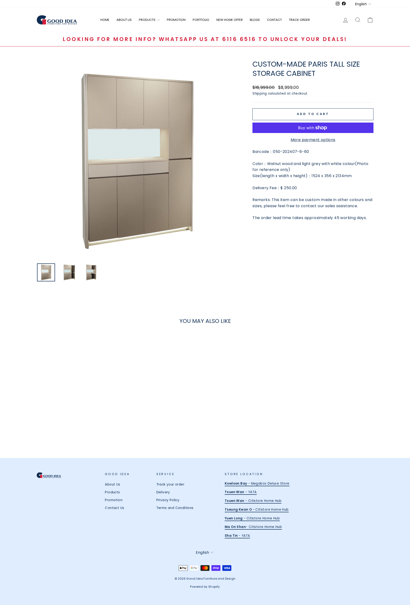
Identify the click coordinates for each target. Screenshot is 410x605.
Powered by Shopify (205, 587)
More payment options (313, 139)
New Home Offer (229, 20)
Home (104, 20)
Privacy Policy (168, 500)
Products (147, 20)
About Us (124, 20)
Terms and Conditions (175, 508)
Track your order (170, 484)
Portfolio (201, 20)
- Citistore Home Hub (253, 501)
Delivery (163, 492)
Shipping (259, 93)
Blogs (255, 20)
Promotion (176, 20)
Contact (274, 20)
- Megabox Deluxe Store (257, 483)
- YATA (240, 492)
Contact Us (114, 508)
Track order (299, 20)
